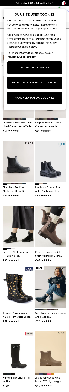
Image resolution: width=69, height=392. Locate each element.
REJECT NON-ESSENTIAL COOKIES (34, 82)
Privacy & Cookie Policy (21, 56)
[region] (35, 59)
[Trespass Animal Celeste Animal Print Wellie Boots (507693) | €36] (18, 287)
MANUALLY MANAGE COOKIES (34, 97)
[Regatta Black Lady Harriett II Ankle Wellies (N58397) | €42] (18, 226)
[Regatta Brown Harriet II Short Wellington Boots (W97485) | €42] (50, 226)
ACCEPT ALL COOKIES (34, 67)
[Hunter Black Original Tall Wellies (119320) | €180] (18, 352)
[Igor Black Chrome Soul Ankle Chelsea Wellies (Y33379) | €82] (50, 161)
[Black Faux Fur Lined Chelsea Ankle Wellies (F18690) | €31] (18, 161)
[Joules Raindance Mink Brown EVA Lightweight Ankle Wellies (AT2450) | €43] (50, 352)
